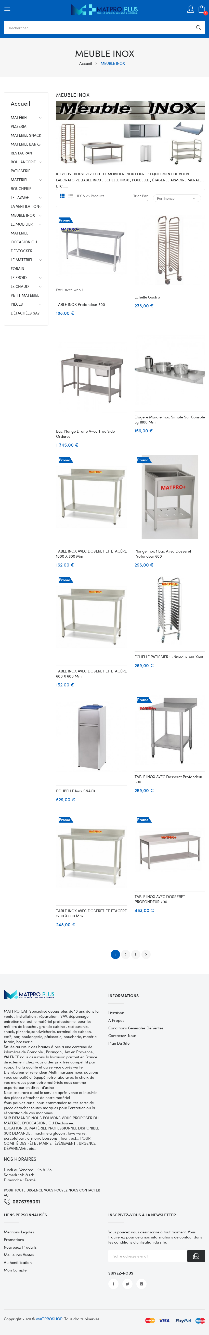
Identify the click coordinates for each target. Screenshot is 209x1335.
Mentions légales (19, 1231)
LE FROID (19, 277)
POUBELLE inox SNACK (76, 790)
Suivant (146, 954)
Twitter (127, 1284)
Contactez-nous (122, 1035)
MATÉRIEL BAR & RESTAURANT (25, 148)
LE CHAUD (20, 286)
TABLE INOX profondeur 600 (80, 304)
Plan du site (118, 1043)
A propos (116, 1020)
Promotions (14, 1239)
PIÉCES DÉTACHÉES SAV (25, 308)
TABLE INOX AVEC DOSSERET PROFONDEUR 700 (160, 899)
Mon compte (15, 1270)
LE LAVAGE (20, 197)
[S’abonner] (196, 1256)
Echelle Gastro (147, 297)
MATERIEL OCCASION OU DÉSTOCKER (24, 242)
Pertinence (177, 198)
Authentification (18, 1262)
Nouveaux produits (20, 1247)
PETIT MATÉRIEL (25, 295)
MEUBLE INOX (23, 215)
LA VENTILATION (25, 206)
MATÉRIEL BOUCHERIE (21, 184)
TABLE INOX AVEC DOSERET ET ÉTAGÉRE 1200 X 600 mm (91, 913)
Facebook (113, 1284)
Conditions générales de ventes (135, 1027)
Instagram (141, 1284)
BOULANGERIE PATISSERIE (23, 166)
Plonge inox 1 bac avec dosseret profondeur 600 (163, 553)
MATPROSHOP (49, 1319)
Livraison (116, 1012)
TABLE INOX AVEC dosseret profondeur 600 (168, 779)
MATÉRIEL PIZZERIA (19, 122)
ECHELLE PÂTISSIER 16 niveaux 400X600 (169, 656)
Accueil (20, 103)
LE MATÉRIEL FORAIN (22, 264)
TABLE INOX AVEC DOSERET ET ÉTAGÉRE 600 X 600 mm (91, 673)
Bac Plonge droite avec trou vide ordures (85, 434)
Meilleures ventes (19, 1254)
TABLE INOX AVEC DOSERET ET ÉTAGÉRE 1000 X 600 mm (91, 553)
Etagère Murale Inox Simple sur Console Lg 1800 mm (170, 419)
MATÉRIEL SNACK (26, 135)
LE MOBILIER (22, 224)
